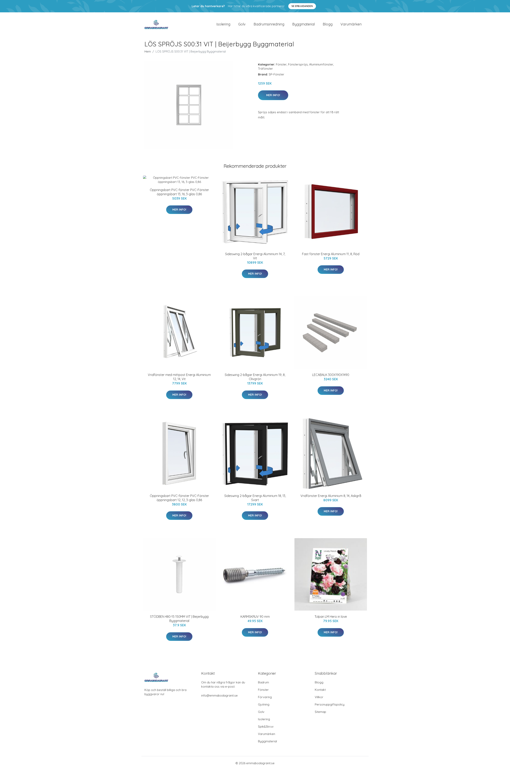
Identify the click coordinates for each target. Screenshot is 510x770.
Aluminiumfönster (321, 64)
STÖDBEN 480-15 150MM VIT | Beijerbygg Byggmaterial (179, 619)
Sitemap (320, 712)
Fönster (281, 64)
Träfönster (265, 68)
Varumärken (351, 24)
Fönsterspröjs (298, 64)
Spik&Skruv (266, 726)
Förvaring (265, 697)
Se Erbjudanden (302, 6)
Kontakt (320, 690)
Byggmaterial (303, 24)
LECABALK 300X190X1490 (330, 375)
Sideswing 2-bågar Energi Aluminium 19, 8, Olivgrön (255, 377)
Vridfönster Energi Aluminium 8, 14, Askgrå (330, 496)
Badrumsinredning (269, 24)
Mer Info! (273, 95)
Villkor (319, 697)
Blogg (327, 24)
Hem (147, 51)
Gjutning (263, 704)
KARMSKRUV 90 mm (255, 617)
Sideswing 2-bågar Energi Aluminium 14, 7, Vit (255, 256)
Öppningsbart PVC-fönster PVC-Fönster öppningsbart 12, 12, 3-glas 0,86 (179, 498)
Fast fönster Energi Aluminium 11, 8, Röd (330, 254)
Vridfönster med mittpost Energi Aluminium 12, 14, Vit (179, 377)
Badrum (263, 682)
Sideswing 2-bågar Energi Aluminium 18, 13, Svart (255, 498)
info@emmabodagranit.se (219, 695)
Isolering (223, 24)
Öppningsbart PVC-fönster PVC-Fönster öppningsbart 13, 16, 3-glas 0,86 (179, 192)
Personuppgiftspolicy (329, 704)
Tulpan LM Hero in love (331, 617)
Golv (242, 24)
